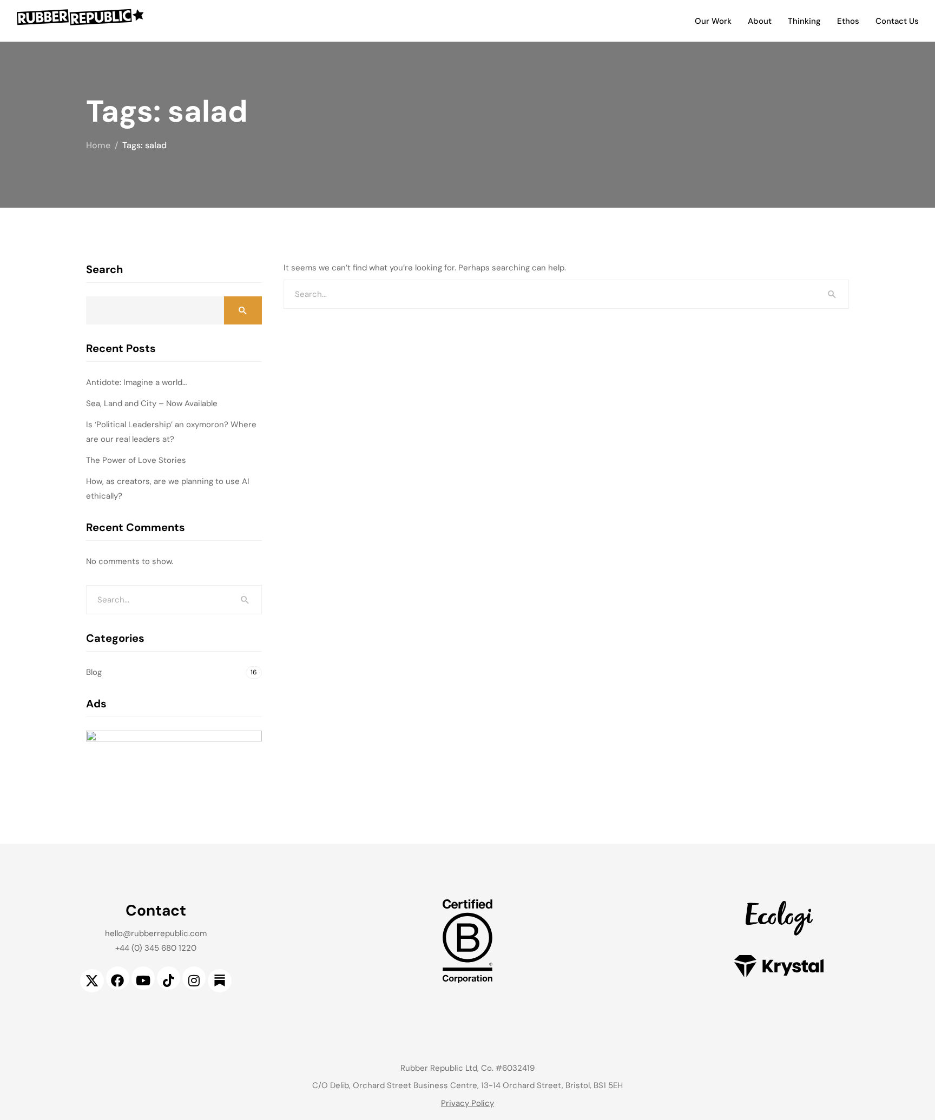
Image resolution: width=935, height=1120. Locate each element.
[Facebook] (117, 978)
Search (104, 269)
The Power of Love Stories (136, 460)
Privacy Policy (467, 1103)
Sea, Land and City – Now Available (152, 403)
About (760, 21)
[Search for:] (566, 294)
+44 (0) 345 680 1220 (155, 948)
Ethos (848, 21)
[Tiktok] (168, 978)
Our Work (713, 21)
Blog (94, 672)
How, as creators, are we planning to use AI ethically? (167, 488)
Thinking (804, 21)
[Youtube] (143, 978)
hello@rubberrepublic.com (156, 933)
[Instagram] (194, 978)
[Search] (832, 294)
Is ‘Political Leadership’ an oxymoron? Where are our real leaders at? (171, 432)
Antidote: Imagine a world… (136, 382)
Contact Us (897, 21)
